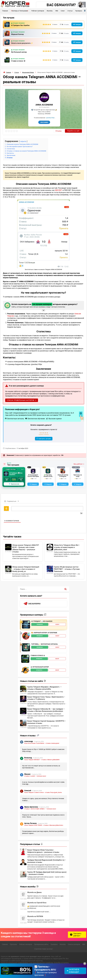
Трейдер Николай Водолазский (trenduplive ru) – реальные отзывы (46, 861)
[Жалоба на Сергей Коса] (23, 904)
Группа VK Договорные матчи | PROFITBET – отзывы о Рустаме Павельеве (67, 569)
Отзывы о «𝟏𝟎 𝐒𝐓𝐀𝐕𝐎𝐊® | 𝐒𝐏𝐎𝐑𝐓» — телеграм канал (40, 809)
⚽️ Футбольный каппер (40, 667)
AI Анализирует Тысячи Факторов (33, 475)
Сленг (63, 11)
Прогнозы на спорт (78, 475)
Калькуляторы (84, 10)
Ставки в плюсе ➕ (18, 61)
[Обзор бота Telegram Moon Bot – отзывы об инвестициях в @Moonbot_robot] (50, 547)
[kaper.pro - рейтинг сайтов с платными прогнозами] (15, 6)
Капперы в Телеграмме (20, 11)
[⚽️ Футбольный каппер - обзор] (25, 670)
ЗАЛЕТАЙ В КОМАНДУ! (74, 970)
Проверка (78, 11)
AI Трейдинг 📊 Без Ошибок (15, 473)
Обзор (57, 624)
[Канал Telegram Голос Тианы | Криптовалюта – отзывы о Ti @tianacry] (23, 699)
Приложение (15, 484)
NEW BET (58, 190)
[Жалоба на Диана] (23, 894)
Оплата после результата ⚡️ (22, 43)
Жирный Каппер (17, 34)
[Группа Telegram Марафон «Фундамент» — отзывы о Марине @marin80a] (23, 689)
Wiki (56, 11)
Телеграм (78, 24)
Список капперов (74, 944)
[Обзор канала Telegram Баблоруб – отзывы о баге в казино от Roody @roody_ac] (8, 569)
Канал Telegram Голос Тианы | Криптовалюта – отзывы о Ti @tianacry (46, 698)
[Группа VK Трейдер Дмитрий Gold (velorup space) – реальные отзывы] (23, 874)
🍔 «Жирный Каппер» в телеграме (44, 633)
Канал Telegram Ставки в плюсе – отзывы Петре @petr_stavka (43, 792)
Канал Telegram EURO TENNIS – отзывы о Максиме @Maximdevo (43, 825)
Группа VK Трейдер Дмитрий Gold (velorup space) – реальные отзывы (47, 873)
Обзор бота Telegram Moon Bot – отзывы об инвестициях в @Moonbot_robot (67, 547)
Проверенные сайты (41, 944)
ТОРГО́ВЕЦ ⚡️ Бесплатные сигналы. (44, 644)
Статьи (69, 11)
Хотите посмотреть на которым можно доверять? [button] (44, 305)
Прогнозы (13, 944)
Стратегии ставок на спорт (43, 949)
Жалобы (50, 11)
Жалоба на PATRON (35, 916)
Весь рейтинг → (79, 464)
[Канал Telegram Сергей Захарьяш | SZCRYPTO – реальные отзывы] (23, 723)
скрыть (23, 141)
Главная (5, 11)
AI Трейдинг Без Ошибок (20, 25)
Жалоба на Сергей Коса (36, 902)
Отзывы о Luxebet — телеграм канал (35, 776)
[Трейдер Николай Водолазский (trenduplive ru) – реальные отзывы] (23, 862)
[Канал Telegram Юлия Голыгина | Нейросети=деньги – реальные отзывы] (23, 852)
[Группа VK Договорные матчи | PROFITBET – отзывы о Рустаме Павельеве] (50, 569)
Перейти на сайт (73, 131)
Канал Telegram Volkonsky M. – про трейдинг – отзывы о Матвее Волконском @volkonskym (46, 710)
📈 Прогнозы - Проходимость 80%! (45, 968)
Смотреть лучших (45, 439)
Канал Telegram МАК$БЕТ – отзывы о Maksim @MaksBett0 (42, 759)
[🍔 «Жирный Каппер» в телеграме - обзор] (26, 636)
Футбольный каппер (19, 52)
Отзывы (58, 131)
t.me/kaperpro (34, 603)
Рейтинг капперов (37, 11)
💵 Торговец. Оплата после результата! (48, 475)
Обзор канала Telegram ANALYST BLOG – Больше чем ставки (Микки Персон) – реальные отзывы (25, 548)
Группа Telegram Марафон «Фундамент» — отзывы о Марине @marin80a (44, 688)
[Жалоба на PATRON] (23, 918)
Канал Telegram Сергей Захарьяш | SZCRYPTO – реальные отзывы (46, 722)
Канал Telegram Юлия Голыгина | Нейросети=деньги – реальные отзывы (43, 851)
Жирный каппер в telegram (63, 475)
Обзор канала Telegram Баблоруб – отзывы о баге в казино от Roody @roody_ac (25, 569)
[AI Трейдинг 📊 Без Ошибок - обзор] (26, 624)
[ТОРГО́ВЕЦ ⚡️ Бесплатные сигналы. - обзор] (26, 647)
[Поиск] (65, 589)
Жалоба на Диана (34, 892)
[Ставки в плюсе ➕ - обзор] (25, 659)
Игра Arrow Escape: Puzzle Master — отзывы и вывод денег (41, 743)
